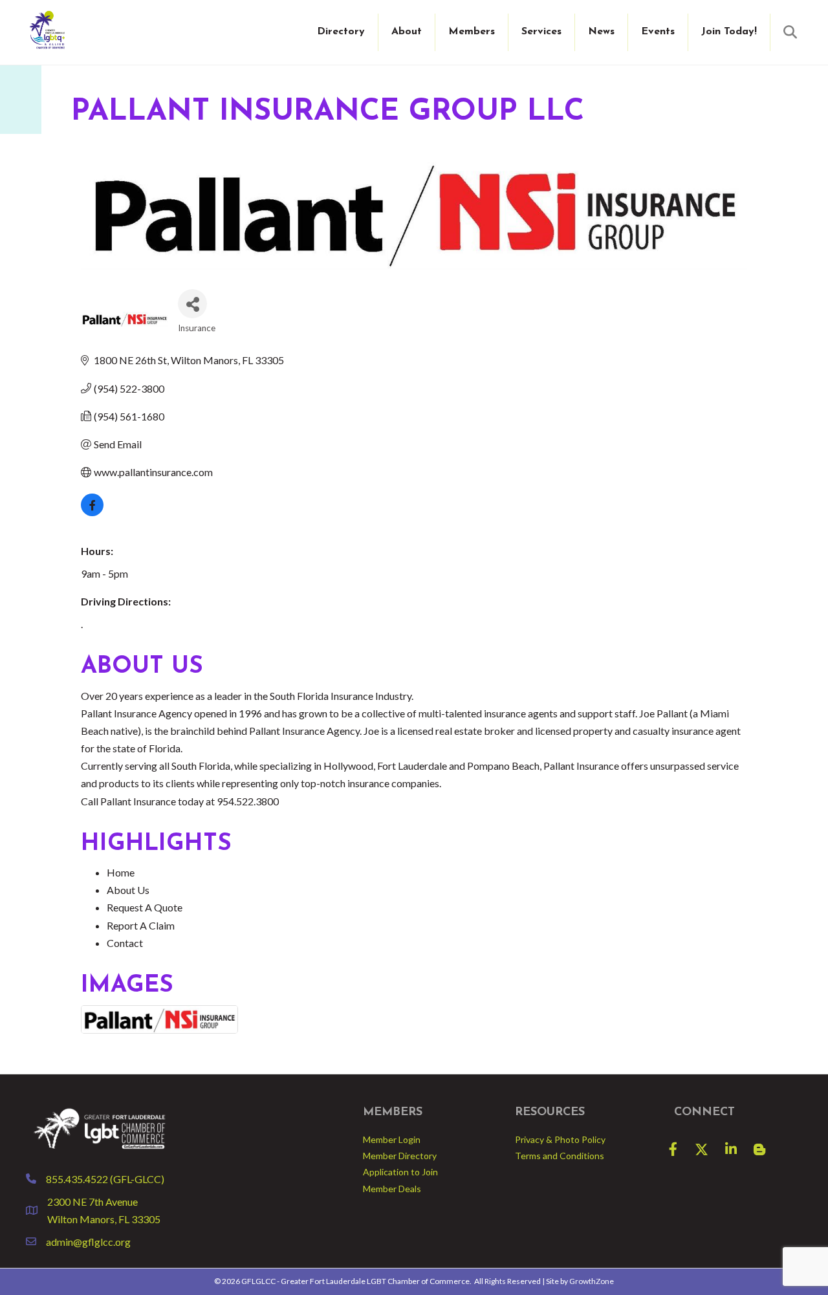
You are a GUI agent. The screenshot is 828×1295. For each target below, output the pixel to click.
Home (121, 872)
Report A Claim (141, 925)
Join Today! (729, 32)
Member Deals (392, 1188)
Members (471, 32)
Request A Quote (144, 907)
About (406, 32)
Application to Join (400, 1171)
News (601, 32)
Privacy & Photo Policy (560, 1139)
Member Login (391, 1139)
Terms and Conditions (559, 1155)
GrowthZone (591, 1281)
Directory (341, 32)
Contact (125, 943)
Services (541, 32)
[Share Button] (192, 303)
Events (658, 32)
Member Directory (400, 1155)
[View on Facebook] (92, 512)
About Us (128, 890)
